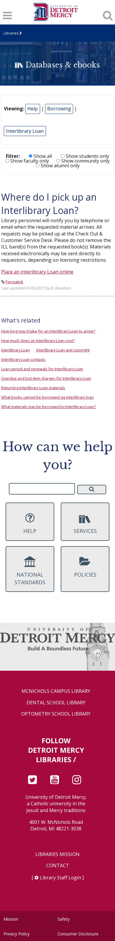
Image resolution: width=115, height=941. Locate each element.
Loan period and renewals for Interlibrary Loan (42, 369)
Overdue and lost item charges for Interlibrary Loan (46, 378)
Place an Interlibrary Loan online (37, 272)
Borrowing (59, 108)
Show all (42, 156)
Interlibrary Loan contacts (23, 359)
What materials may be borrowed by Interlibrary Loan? (48, 406)
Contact (57, 865)
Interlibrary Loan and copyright (63, 350)
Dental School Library (56, 703)
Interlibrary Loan (25, 131)
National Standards (29, 578)
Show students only (87, 156)
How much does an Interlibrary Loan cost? (38, 340)
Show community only (85, 160)
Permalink (14, 281)
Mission (11, 919)
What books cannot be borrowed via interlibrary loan (47, 397)
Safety (64, 919)
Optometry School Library (56, 714)
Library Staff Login (60, 877)
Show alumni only (60, 165)
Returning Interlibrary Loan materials (33, 387)
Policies (85, 574)
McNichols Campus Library (56, 691)
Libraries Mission (57, 854)
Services (85, 530)
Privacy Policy (16, 934)
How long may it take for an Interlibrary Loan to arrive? (48, 331)
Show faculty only (29, 160)
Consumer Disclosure (78, 934)
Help (32, 108)
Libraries (11, 33)
